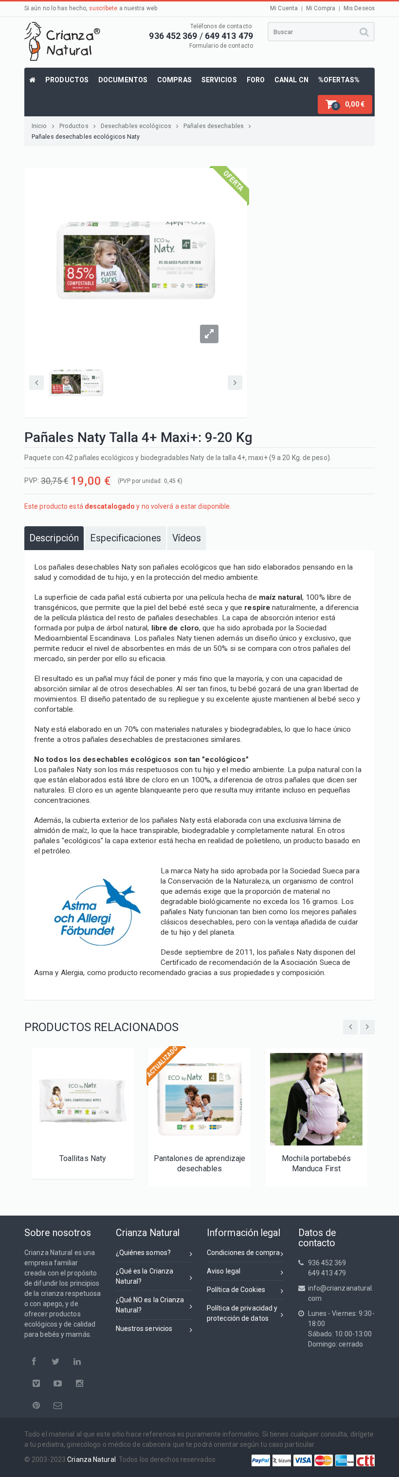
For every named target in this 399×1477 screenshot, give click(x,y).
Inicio (39, 125)
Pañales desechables (213, 125)
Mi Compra (320, 8)
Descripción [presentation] (54, 538)
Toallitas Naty (82, 1158)
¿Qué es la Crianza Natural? (145, 1276)
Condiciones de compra (243, 1252)
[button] (345, 104)
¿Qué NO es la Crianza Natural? (150, 1305)
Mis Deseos (359, 8)
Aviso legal (223, 1271)
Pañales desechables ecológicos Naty (86, 136)
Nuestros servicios (144, 1328)
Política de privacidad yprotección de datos (242, 1313)
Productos (74, 125)
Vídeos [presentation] (186, 538)
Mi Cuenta (284, 8)
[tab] (54, 538)
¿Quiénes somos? (143, 1252)
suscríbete (103, 8)
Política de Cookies (236, 1289)
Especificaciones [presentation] (125, 538)
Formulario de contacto (221, 45)
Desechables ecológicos (136, 125)
